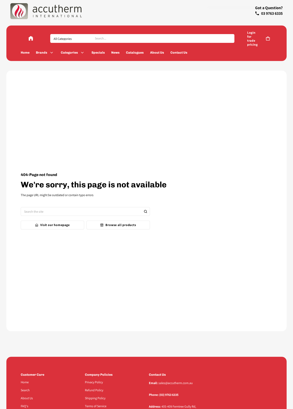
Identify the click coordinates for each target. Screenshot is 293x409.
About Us (27, 398)
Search (25, 390)
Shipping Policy (95, 398)
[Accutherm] (30, 38)
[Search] (145, 211)
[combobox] (162, 38)
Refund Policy (94, 390)
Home (25, 382)
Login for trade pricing (252, 39)
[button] (268, 38)
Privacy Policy (94, 382)
